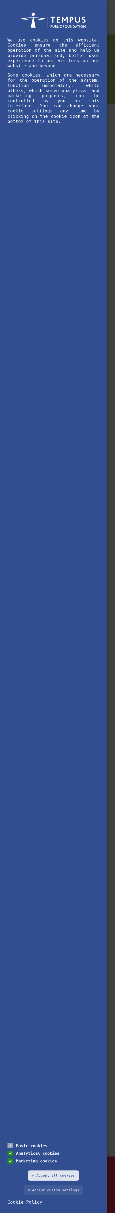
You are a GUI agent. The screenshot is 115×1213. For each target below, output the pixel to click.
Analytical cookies (37, 1153)
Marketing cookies (36, 1161)
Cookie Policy (24, 1202)
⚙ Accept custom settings (53, 1190)
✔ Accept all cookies (53, 1175)
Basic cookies (31, 1145)
